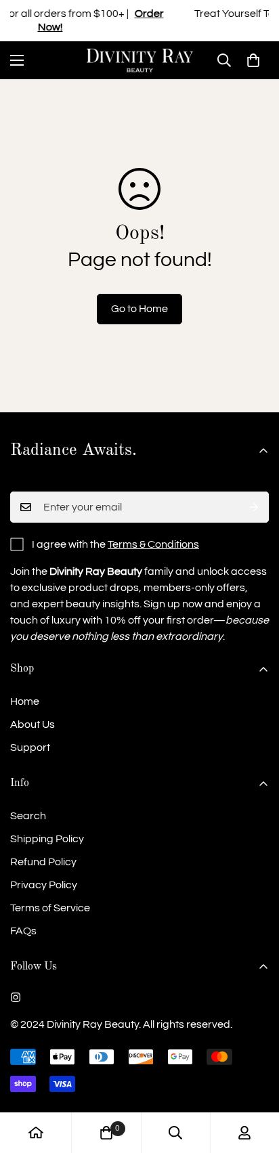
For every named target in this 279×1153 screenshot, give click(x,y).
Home (24, 701)
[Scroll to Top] (254, 1081)
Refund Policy (43, 861)
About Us (32, 724)
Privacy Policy (43, 884)
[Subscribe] (254, 507)
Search (28, 815)
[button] (253, 60)
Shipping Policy (47, 838)
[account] (244, 1132)
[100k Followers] (15, 997)
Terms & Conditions (153, 544)
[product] (36, 1133)
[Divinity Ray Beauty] (140, 60)
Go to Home (139, 308)
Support (30, 747)
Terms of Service (50, 907)
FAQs (23, 931)
